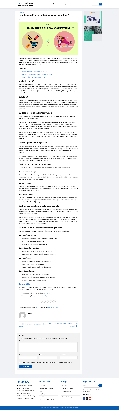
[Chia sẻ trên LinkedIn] (54, 301)
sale (53, 307)
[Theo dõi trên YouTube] (90, 398)
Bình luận (22, 341)
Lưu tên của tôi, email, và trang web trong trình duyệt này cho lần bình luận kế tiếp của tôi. (47, 362)
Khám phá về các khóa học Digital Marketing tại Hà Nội (37, 74)
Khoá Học (59, 4)
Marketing (21, 12)
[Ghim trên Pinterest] (51, 301)
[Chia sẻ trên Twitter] (45, 301)
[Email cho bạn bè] (48, 301)
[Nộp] (100, 4)
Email (41, 355)
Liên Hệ (42, 397)
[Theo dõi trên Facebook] (84, 398)
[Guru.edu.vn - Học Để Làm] (25, 4)
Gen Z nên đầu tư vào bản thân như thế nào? (34, 77)
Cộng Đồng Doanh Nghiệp (47, 388)
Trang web (63, 355)
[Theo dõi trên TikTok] (87, 398)
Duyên (39, 19)
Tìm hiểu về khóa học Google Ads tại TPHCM (34, 71)
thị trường (57, 307)
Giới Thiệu (51, 4)
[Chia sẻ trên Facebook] (42, 301)
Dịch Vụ (79, 4)
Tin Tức (86, 4)
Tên (20, 355)
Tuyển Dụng (43, 394)
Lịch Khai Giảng (69, 4)
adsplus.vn (49, 293)
